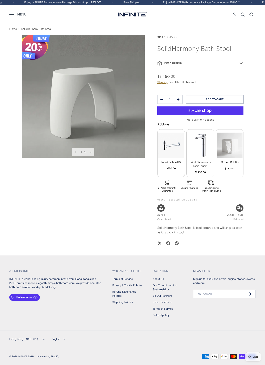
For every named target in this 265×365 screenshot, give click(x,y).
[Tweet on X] (159, 243)
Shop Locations (162, 302)
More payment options (200, 119)
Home (13, 29)
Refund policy (161, 315)
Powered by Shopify (48, 356)
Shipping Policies (122, 302)
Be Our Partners (162, 295)
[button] (243, 14)
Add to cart (214, 99)
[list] (83, 96)
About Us (158, 279)
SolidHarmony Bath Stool (36, 29)
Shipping (162, 82)
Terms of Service (122, 279)
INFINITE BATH (26, 356)
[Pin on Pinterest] (176, 243)
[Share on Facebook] (168, 243)
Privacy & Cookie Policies (127, 285)
